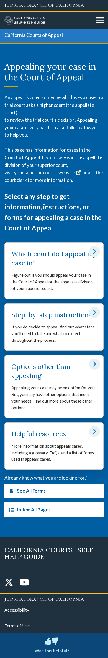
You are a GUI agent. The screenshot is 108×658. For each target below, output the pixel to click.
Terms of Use (17, 625)
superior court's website (50, 172)
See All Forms (31, 491)
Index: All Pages (34, 509)
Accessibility (16, 609)
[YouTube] (24, 582)
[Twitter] (8, 582)
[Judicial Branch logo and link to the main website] (54, 5)
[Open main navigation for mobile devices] (99, 20)
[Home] (47, 20)
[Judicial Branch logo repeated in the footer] (54, 598)
